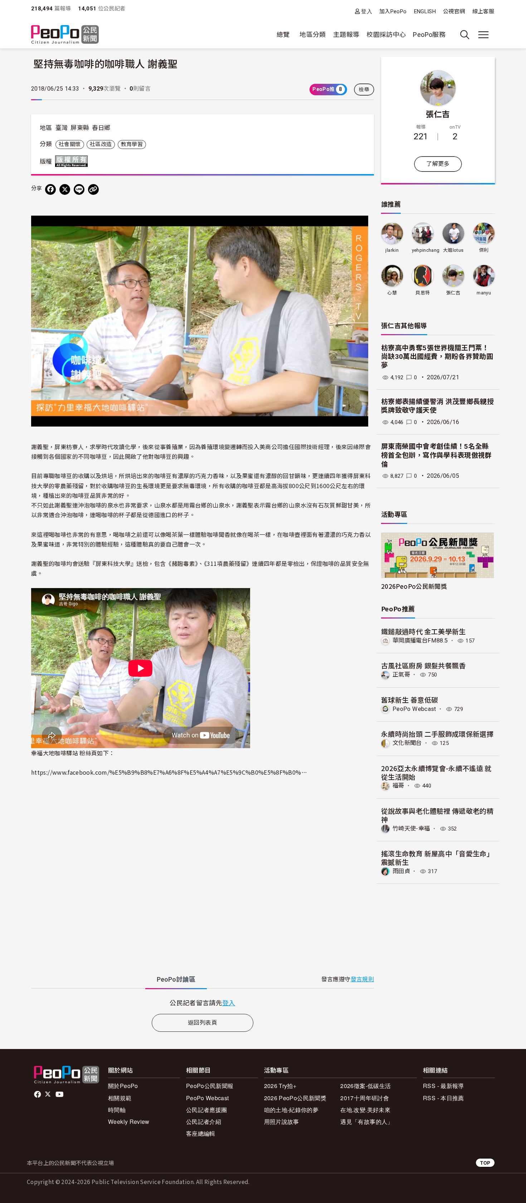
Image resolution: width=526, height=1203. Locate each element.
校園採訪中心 (386, 34)
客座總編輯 (200, 1133)
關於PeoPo (123, 1086)
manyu (484, 292)
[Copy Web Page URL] (93, 189)
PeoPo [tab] (176, 979)
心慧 (392, 292)
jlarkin (392, 250)
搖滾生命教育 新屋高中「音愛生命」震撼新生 (437, 857)
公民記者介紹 (203, 1121)
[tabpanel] (202, 1002)
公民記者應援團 (206, 1110)
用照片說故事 (281, 1121)
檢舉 (364, 89)
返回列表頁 (202, 1022)
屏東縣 (79, 127)
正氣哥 (401, 674)
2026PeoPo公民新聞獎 (414, 586)
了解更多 (437, 163)
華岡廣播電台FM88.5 (420, 640)
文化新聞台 (407, 743)
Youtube (60, 1094)
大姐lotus (453, 250)
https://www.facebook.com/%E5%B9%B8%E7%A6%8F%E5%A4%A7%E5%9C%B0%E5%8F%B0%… (169, 772)
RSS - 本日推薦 (443, 1098)
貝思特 (422, 292)
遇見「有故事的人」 (366, 1121)
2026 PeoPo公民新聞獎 (295, 1098)
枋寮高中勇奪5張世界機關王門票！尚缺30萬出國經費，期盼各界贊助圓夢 (437, 357)
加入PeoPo (393, 11)
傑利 (484, 250)
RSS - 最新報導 (443, 1086)
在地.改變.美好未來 (365, 1110)
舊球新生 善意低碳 (409, 699)
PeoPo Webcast (414, 709)
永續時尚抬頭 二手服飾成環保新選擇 (437, 733)
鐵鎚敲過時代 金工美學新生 (423, 631)
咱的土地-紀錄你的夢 (291, 1110)
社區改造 (101, 144)
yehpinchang (426, 250)
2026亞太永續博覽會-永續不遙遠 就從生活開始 (436, 772)
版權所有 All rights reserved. (73, 161)
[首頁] (65, 35)
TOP (485, 1162)
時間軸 (117, 1110)
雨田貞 (401, 871)
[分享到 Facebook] (50, 189)
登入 (366, 11)
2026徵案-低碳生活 (365, 1086)
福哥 (398, 785)
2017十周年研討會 (364, 1098)
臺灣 (61, 127)
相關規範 (119, 1098)
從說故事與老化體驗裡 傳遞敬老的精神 (437, 815)
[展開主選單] (483, 35)
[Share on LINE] (79, 189)
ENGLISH (425, 11)
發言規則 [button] (362, 979)
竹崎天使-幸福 (411, 828)
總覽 (283, 34)
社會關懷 (70, 144)
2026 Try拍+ (280, 1086)
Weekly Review (129, 1121)
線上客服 (483, 11)
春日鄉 (101, 127)
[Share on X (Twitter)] (64, 189)
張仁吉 (438, 113)
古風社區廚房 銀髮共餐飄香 (423, 665)
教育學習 (132, 144)
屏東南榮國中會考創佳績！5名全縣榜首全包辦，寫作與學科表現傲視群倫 (436, 455)
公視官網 (454, 11)
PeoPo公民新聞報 (210, 1086)
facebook (38, 1094)
